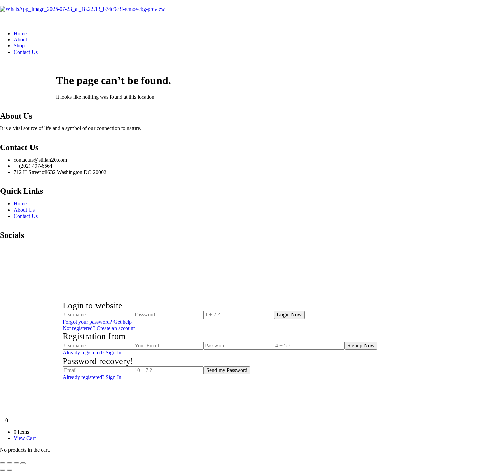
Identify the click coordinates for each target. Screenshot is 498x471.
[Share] (16, 463)
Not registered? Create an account (99, 328)
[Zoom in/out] (2, 463)
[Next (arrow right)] (9, 470)
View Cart (25, 438)
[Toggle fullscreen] (9, 463)
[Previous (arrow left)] (2, 470)
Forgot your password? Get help (97, 322)
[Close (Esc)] (23, 463)
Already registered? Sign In (92, 352)
